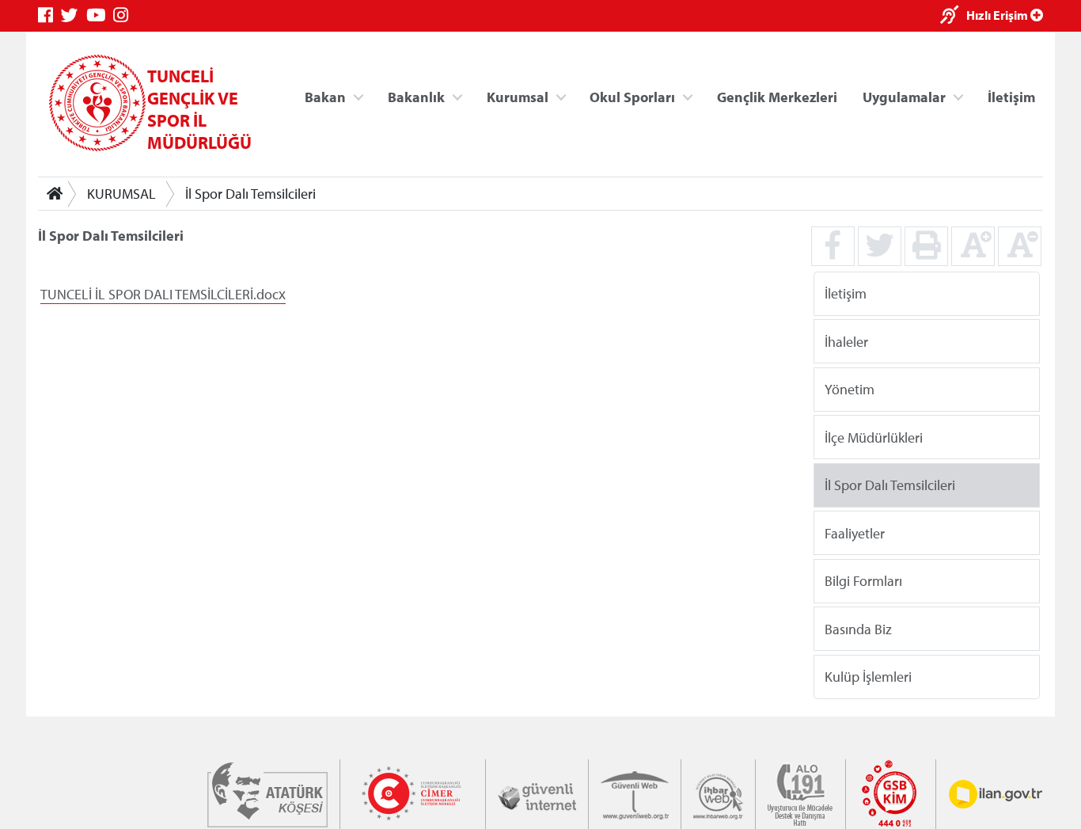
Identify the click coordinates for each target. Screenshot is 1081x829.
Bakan (325, 96)
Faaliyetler (855, 532)
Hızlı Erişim (998, 15)
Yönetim (849, 389)
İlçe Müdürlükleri (874, 437)
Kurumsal (517, 96)
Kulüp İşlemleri (868, 676)
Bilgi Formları (863, 581)
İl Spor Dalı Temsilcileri (250, 193)
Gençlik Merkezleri (777, 96)
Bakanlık (416, 96)
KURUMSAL (121, 193)
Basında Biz (858, 628)
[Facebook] (49, 15)
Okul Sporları (632, 96)
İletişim (1011, 96)
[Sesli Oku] (953, 16)
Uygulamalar (904, 96)
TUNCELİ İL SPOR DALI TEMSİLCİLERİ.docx (163, 294)
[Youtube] (99, 15)
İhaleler (846, 341)
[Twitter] (73, 15)
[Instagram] (124, 15)
